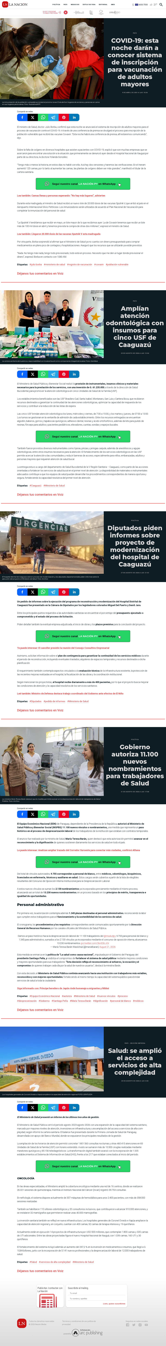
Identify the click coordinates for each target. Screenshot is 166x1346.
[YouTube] (146, 1325)
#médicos (138, 1001)
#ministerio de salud (54, 264)
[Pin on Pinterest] (64, 117)
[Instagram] (140, 1325)
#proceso (122, 996)
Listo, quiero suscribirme (114, 1304)
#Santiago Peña (60, 1001)
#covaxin (99, 264)
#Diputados (36, 701)
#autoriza (67, 996)
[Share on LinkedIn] (74, 117)
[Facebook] (128, 1325)
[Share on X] (32, 117)
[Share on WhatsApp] (43, 117)
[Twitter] (134, 1325)
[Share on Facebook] (22, 117)
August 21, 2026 (107, 946)
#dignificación (100, 1001)
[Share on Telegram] (53, 117)
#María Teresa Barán (80, 1001)
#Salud (33, 1262)
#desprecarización (27, 1001)
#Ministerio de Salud (54, 485)
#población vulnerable (117, 264)
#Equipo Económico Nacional (45, 996)
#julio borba (36, 264)
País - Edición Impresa (135, 1043)
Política (135, 520)
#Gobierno (44, 1001)
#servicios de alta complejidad (54, 1262)
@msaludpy (110, 936)
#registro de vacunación (79, 264)
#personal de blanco (120, 1001)
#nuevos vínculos (106, 996)
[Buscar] (161, 5)
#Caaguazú (35, 485)
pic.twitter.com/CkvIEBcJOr (95, 943)
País (135, 33)
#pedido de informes (54, 701)
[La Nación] (14, 4)
